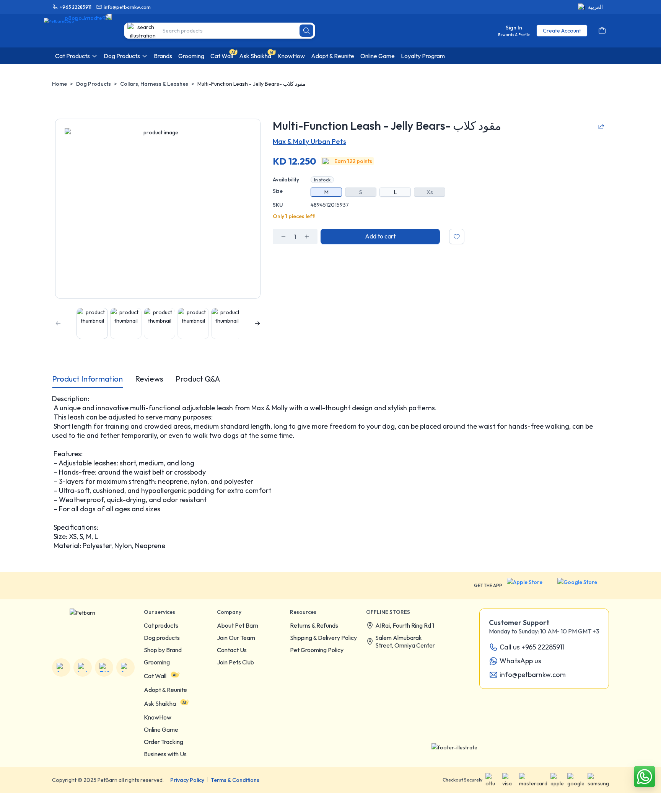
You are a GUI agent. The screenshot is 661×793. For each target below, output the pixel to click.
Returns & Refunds (314, 625)
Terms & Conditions (235, 780)
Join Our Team (236, 637)
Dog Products (93, 83)
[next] (257, 323)
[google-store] (583, 585)
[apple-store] (530, 585)
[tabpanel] (330, 472)
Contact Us (232, 650)
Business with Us (165, 754)
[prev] (58, 323)
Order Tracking (163, 742)
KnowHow (157, 717)
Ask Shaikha (160, 703)
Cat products (161, 625)
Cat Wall (155, 676)
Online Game (161, 729)
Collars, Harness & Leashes (154, 83)
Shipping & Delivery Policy (323, 637)
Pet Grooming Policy (317, 650)
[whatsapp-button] (644, 776)
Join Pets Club (235, 662)
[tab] (87, 378)
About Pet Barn (237, 625)
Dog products (162, 637)
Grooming (157, 662)
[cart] (602, 30)
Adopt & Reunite (165, 689)
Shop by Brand (163, 650)
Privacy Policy (187, 780)
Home (59, 83)
